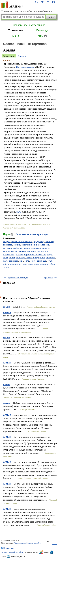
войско (16, 244)
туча (24, 264)
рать (5, 261)
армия (6, 307)
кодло (27, 248)
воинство (7, 244)
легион (6, 251)
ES (48, 2)
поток (29, 257)
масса (14, 251)
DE (42, 2)
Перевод (21, 56)
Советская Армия (25, 67)
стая (49, 261)
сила (26, 261)
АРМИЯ (7, 312)
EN (36, 2)
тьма (30, 264)
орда (49, 254)
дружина (7, 248)
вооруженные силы (31, 244)
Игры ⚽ (42, 35)
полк (5, 257)
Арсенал (48, 277)
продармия (39, 257)
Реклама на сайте (33, 543)
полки (12, 257)
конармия (36, 248)
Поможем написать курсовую (32, 234)
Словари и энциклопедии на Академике (26, 11)
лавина (45, 248)
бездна (6, 241)
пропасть (50, 257)
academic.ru (12, 5)
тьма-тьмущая (41, 264)
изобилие (18, 248)
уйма (52, 264)
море (33, 251)
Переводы (42, 30)
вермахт (49, 241)
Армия (6, 384)
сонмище (41, 261)
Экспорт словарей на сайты (12, 552)
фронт (6, 267)
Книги (15, 35)
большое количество (21, 241)
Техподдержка (20, 543)
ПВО (18, 212)
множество (24, 251)
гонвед (45, 244)
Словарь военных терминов (29, 25)
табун (6, 264)
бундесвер (39, 241)
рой (21, 261)
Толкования (15, 30)
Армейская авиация (18, 277)
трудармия (15, 264)
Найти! (51, 17)
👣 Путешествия (7, 548)
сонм (33, 261)
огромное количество (35, 254)
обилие (19, 254)
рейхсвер (13, 261)
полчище (20, 257)
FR (53, 2)
